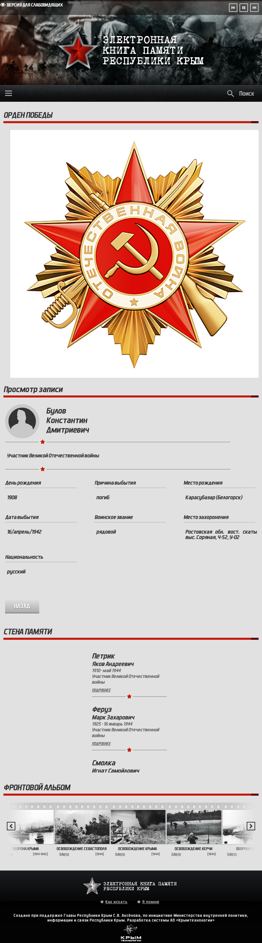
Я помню (150, 901)
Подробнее (101, 690)
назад (22, 606)
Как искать (116, 901)
